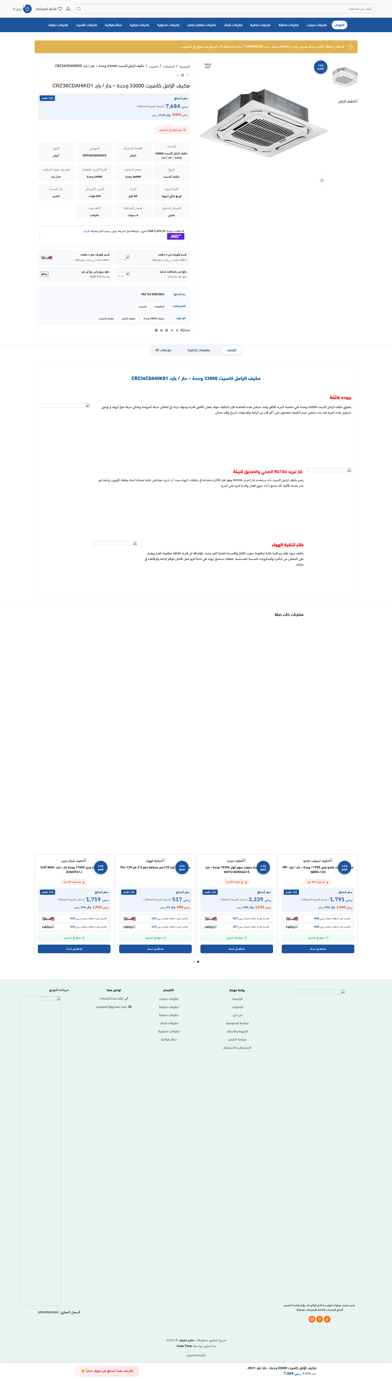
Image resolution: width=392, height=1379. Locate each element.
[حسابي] (68, 9)
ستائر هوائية (169, 1039)
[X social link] (172, 330)
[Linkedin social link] (161, 330)
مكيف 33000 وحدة (153, 318)
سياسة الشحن (237, 1039)
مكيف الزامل (129, 318)
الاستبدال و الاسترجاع (237, 1047)
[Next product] (177, 75)
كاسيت (153, 66)
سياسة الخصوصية (237, 1022)
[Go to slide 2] (194, 962)
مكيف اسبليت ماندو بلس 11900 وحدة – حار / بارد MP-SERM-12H (318, 869)
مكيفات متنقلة (169, 1006)
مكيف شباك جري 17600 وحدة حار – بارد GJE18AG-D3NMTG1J (74, 869)
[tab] (231, 350)
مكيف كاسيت (106, 318)
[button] (318, 949)
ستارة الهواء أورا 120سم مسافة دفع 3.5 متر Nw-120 (155, 866)
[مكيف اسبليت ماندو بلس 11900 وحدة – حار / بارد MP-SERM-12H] (318, 860)
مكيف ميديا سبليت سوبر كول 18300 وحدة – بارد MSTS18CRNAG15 (236, 869)
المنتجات (237, 1006)
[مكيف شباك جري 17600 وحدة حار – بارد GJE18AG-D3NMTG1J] (74, 860)
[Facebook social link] (177, 330)
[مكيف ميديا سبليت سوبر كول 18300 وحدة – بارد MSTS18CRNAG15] (236, 860)
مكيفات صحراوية (169, 1031)
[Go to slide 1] (198, 962)
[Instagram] (319, 1319)
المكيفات (169, 66)
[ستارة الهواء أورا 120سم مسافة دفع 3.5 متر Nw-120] (155, 860)
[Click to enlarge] (322, 180)
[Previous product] (187, 75)
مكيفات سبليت (169, 998)
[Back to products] (182, 75)
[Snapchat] (312, 1319)
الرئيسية (184, 66)
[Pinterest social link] (166, 330)
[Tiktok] (327, 1319)
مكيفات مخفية (168, 1014)
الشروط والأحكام (237, 1031)
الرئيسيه (237, 998)
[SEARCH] (79, 9)
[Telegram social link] (156, 330)
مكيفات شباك (169, 1022)
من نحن (237, 1014)
